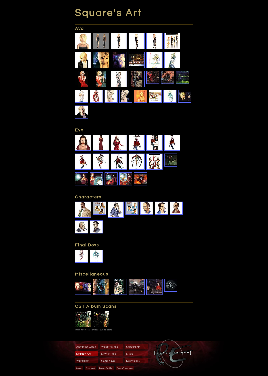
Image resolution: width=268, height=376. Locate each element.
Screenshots (133, 347)
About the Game (86, 347)
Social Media (90, 368)
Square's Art (83, 354)
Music (129, 354)
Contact (79, 368)
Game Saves (108, 361)
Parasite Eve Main (106, 368)
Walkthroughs (109, 347)
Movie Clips (108, 354)
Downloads (133, 361)
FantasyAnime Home (125, 368)
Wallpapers (82, 361)
